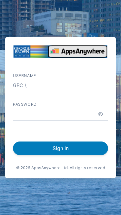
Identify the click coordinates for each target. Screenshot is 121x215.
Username (24, 75)
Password (25, 104)
